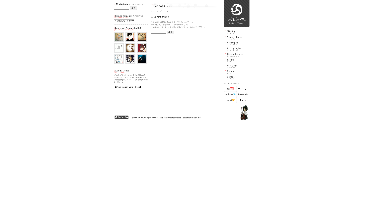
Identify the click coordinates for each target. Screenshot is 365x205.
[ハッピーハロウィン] (142, 51)
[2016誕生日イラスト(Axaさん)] (119, 62)
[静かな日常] (142, 40)
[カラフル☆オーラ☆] (119, 40)
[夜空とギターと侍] (130, 62)
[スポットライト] (130, 51)
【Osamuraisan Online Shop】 (128, 87)
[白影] (130, 40)
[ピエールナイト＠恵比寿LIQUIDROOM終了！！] (142, 62)
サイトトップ (156, 11)
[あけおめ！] (119, 51)
